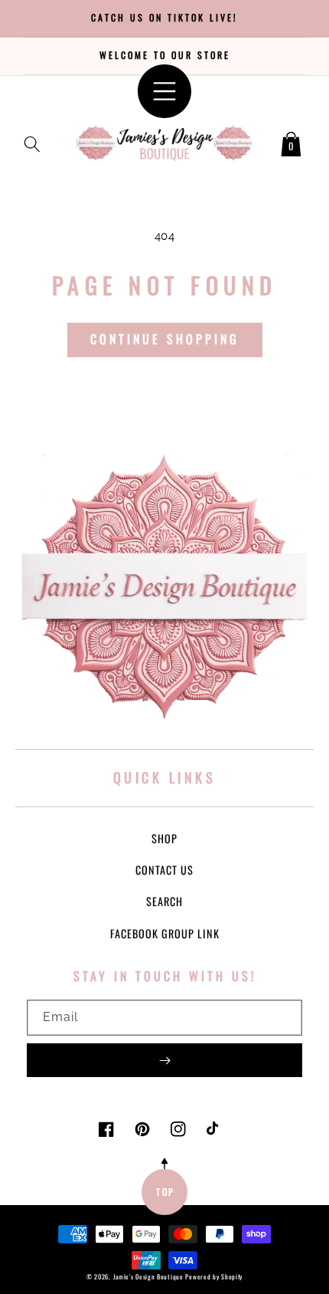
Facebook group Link (165, 933)
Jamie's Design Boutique (148, 1276)
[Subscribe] (164, 1060)
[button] (32, 141)
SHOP (164, 838)
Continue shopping (164, 339)
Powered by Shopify (214, 1276)
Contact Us (164, 870)
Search (164, 901)
